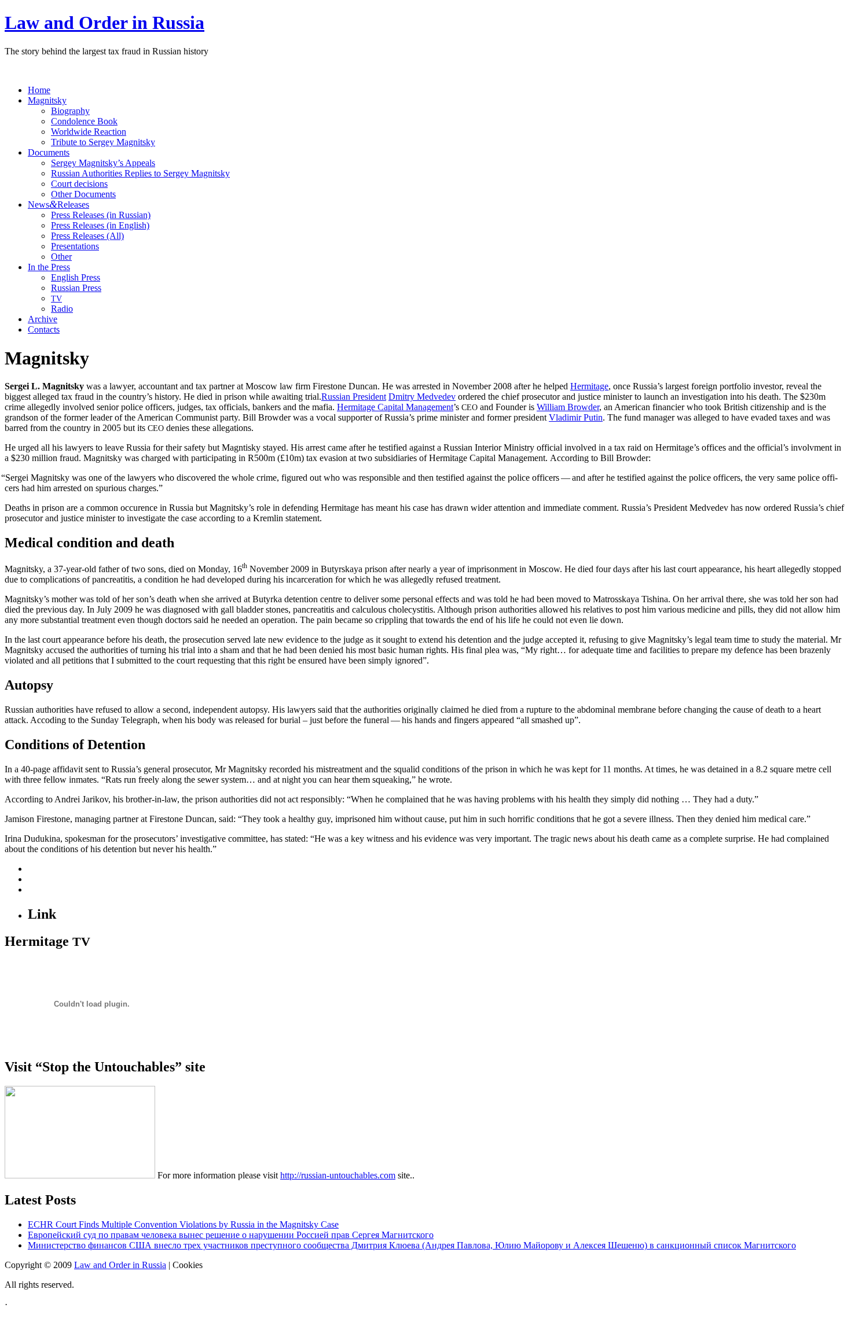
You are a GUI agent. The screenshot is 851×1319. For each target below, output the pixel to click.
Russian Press (76, 288)
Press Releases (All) (87, 236)
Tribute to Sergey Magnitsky (103, 142)
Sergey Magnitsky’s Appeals (103, 163)
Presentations (75, 246)
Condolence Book (84, 121)
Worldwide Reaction (88, 132)
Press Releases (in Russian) (101, 215)
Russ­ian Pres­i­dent (353, 396)
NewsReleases (58, 204)
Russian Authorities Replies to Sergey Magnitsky (140, 173)
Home (39, 90)
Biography (70, 111)
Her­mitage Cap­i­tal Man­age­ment (395, 407)
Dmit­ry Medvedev (422, 396)
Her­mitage (589, 386)
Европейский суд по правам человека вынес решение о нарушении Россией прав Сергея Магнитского (231, 1235)
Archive (42, 319)
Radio (62, 309)
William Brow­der (568, 407)
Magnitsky (47, 100)
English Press (75, 277)
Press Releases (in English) (100, 225)
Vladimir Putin (576, 417)
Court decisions (79, 184)
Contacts (44, 329)
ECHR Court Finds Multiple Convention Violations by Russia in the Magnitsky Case (183, 1224)
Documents (48, 152)
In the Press (49, 267)
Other (61, 256)
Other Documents (83, 194)
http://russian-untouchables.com (337, 1175)
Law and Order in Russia (104, 22)
